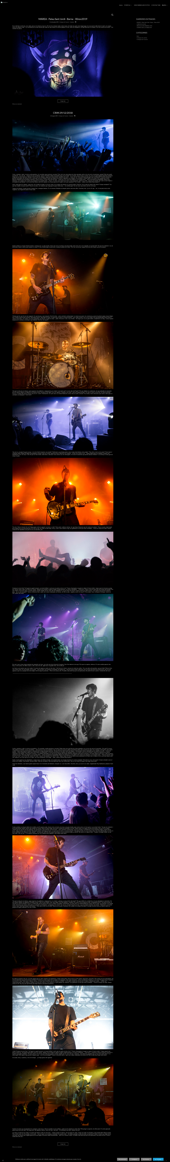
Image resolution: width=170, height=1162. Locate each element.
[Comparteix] (75, 22)
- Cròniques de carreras (141, 37)
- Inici (137, 36)
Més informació (122, 1159)
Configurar (134, 1159)
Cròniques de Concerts (64, 22)
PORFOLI (127, 5)
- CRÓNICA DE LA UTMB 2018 (144, 27)
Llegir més (62, 101)
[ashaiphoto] (4, 3)
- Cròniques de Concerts (142, 39)
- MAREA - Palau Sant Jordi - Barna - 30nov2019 (148, 22)
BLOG (164, 5)
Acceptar (158, 1159)
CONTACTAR (155, 5)
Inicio (121, 5)
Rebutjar (146, 1159)
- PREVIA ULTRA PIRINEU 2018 (144, 26)
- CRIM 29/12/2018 (141, 24)
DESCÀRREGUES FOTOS (142, 5)
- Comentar (71, 22)
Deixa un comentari (17, 104)
